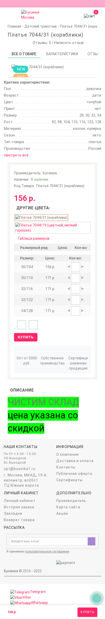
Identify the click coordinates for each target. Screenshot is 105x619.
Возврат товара (19, 520)
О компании (67, 454)
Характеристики (62, 54)
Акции (62, 513)
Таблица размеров (33, 238)
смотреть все (16, 155)
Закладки (13, 513)
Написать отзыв (69, 42)
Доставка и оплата (75, 461)
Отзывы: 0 (41, 42)
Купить (87, 612)
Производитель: (71, 501)
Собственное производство (52, 360)
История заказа (19, 507)
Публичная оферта (74, 474)
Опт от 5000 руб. (27, 360)
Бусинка (50, 173)
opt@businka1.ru (19, 469)
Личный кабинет (19, 501)
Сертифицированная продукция (78, 363)
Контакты (65, 467)
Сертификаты (69, 480)
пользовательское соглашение (47, 551)
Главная (14, 26)
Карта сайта (68, 507)
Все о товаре (24, 54)
